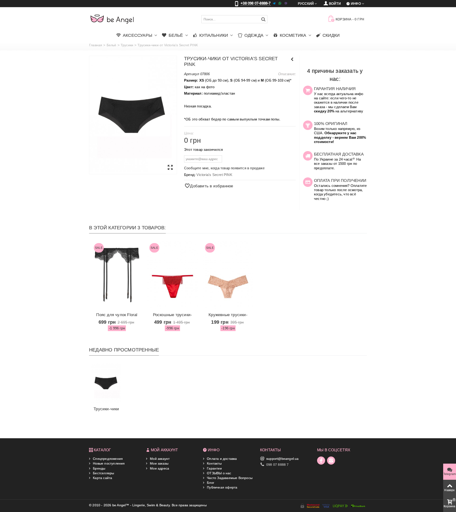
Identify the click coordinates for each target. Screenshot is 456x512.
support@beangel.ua (282, 459)
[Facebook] (321, 461)
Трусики (127, 45)
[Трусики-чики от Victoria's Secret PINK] (133, 115)
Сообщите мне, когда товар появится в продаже (224, 168)
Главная (95, 45)
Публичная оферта (221, 487)
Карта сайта (102, 478)
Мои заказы (158, 463)
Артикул (191, 74)
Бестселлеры (103, 473)
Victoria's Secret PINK (214, 175)
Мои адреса (159, 468)
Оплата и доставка (221, 459)
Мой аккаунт (159, 459)
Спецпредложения (107, 459)
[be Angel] (112, 19)
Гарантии (214, 468)
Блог (210, 482)
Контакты (214, 463)
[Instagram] (331, 461)
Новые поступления (108, 463)
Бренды (98, 468)
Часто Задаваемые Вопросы (229, 478)
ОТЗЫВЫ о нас (218, 473)
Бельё (111, 45)
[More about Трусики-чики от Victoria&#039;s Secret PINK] (106, 383)
